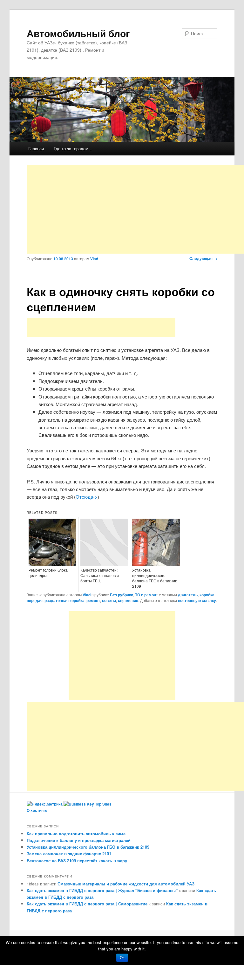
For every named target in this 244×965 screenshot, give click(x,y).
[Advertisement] (135, 209)
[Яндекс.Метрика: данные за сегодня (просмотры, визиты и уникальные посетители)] (45, 804)
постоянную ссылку (197, 600)
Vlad (94, 259)
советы (109, 600)
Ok (122, 957)
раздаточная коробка (64, 600)
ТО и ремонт (146, 595)
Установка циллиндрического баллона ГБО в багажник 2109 (88, 847)
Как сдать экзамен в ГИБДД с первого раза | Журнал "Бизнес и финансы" (102, 890)
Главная (36, 149)
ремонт (93, 600)
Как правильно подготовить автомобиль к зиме (76, 834)
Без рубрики (121, 595)
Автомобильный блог (78, 33)
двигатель (188, 595)
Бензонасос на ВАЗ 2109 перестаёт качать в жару (77, 861)
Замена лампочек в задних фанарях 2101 (69, 854)
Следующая (203, 258)
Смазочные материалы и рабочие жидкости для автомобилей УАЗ (126, 884)
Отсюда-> (87, 496)
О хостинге (37, 810)
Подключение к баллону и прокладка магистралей (79, 840)
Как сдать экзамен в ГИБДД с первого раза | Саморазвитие (87, 904)
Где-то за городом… (73, 149)
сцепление (128, 600)
